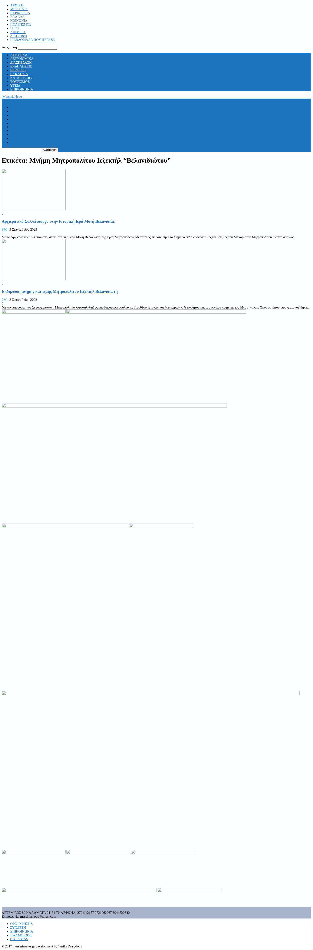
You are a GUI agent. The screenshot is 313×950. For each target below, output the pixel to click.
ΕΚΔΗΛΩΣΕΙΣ (21, 66)
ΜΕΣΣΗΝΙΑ (19, 9)
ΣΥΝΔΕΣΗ (18, 927)
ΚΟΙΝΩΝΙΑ (18, 20)
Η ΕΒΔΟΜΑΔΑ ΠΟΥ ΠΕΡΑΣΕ (32, 40)
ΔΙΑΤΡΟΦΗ (18, 36)
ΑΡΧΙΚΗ (16, 5)
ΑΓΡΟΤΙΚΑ (18, 55)
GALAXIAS (19, 939)
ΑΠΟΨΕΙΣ (18, 32)
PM (4, 229)
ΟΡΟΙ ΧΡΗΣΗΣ (21, 924)
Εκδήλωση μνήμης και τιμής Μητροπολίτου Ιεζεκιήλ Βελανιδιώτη (60, 291)
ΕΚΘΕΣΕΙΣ (18, 70)
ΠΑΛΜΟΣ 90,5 (21, 935)
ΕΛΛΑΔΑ (17, 17)
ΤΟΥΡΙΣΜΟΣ (20, 81)
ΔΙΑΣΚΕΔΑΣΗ (21, 62)
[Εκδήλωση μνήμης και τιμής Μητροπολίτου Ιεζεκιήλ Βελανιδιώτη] (34, 279)
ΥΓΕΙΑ (15, 85)
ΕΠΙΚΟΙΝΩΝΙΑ (21, 89)
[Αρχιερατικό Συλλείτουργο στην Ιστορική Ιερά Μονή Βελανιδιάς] (34, 209)
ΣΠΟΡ (14, 28)
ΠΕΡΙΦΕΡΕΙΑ (20, 13)
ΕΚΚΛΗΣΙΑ (19, 74)
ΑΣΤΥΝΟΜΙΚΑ (22, 58)
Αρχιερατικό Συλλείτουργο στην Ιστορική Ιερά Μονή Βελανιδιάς (58, 221)
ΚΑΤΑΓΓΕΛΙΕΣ (21, 78)
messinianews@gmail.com (38, 916)
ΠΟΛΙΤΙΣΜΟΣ (20, 24)
